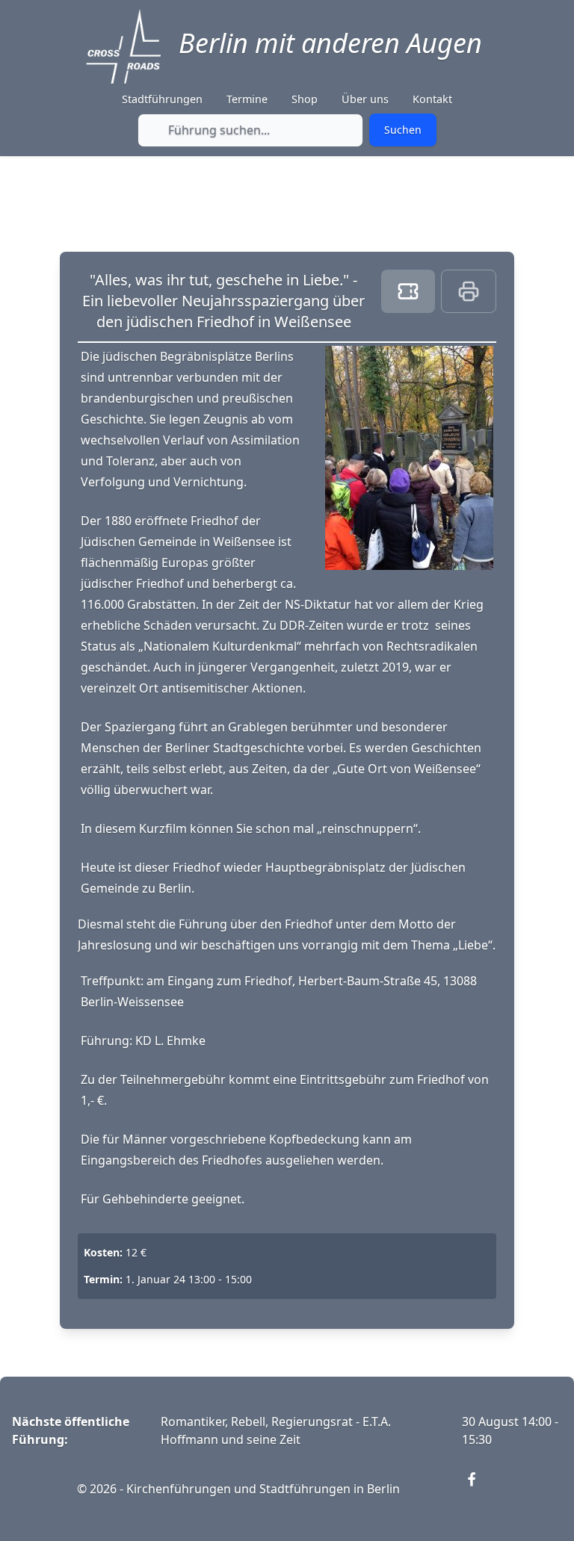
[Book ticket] (408, 291)
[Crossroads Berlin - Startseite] (123, 46)
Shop (304, 99)
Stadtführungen (162, 99)
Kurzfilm (164, 828)
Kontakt (432, 99)
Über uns (365, 99)
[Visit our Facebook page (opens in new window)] (480, 1488)
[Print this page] (468, 291)
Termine (247, 99)
